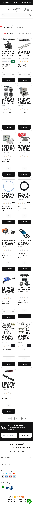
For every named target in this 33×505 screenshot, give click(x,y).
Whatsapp (29, 501)
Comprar (9, 80)
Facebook (10, 452)
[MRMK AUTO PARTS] (13, 61)
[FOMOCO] (13, 202)
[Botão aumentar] (13, 74)
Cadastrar (25, 435)
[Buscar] (30, 15)
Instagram (14, 452)
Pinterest (19, 452)
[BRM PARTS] (13, 345)
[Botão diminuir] (4, 74)
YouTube (23, 452)
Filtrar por (10, 33)
